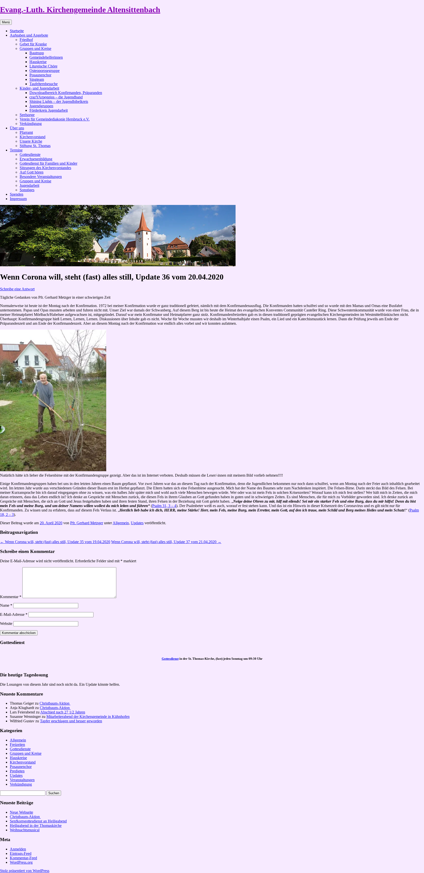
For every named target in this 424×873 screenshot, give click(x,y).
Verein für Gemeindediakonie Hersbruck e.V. (55, 119)
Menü (6, 22)
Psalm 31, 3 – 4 (164, 506)
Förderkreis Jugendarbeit (48, 110)
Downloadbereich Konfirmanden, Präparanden (65, 93)
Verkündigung (31, 123)
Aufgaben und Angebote (29, 35)
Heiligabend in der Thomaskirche (36, 825)
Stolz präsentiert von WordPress (24, 871)
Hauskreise (38, 62)
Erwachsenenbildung (36, 159)
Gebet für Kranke (33, 44)
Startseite (17, 31)
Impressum (18, 199)
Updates (137, 523)
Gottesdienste (30, 154)
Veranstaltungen (22, 780)
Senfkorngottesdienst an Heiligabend (38, 821)
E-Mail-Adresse (13, 614)
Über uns (17, 128)
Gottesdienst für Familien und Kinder (48, 163)
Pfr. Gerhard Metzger (86, 523)
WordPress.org (21, 862)
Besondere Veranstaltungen (41, 177)
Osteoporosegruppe (44, 70)
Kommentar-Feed (23, 858)
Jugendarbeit (29, 185)
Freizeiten (17, 744)
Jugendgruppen (41, 106)
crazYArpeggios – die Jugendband (56, 97)
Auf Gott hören (31, 172)
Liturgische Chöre (43, 66)
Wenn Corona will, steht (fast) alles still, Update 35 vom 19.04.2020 (55, 542)
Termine (16, 150)
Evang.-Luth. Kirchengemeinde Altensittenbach (80, 9)
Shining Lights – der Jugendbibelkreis (58, 101)
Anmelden (18, 849)
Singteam (36, 79)
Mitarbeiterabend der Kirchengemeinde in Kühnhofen (88, 716)
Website (6, 623)
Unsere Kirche (31, 141)
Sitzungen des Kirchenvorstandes (45, 168)
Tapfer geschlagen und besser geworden (71, 721)
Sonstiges (27, 190)
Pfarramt (26, 132)
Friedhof (26, 40)
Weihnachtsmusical (25, 830)
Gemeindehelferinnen (46, 57)
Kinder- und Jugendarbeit (39, 88)
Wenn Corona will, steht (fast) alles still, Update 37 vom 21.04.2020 (166, 542)
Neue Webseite (21, 812)
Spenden (16, 194)
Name (6, 605)
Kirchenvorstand (32, 137)
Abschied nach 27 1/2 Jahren (62, 712)
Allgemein (121, 523)
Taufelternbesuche (43, 84)
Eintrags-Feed (20, 853)
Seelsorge (27, 115)
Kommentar (10, 597)
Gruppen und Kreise (35, 48)
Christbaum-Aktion (55, 703)
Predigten (17, 771)
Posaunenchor (40, 75)
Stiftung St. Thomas (35, 146)
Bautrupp (36, 53)
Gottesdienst (170, 658)
